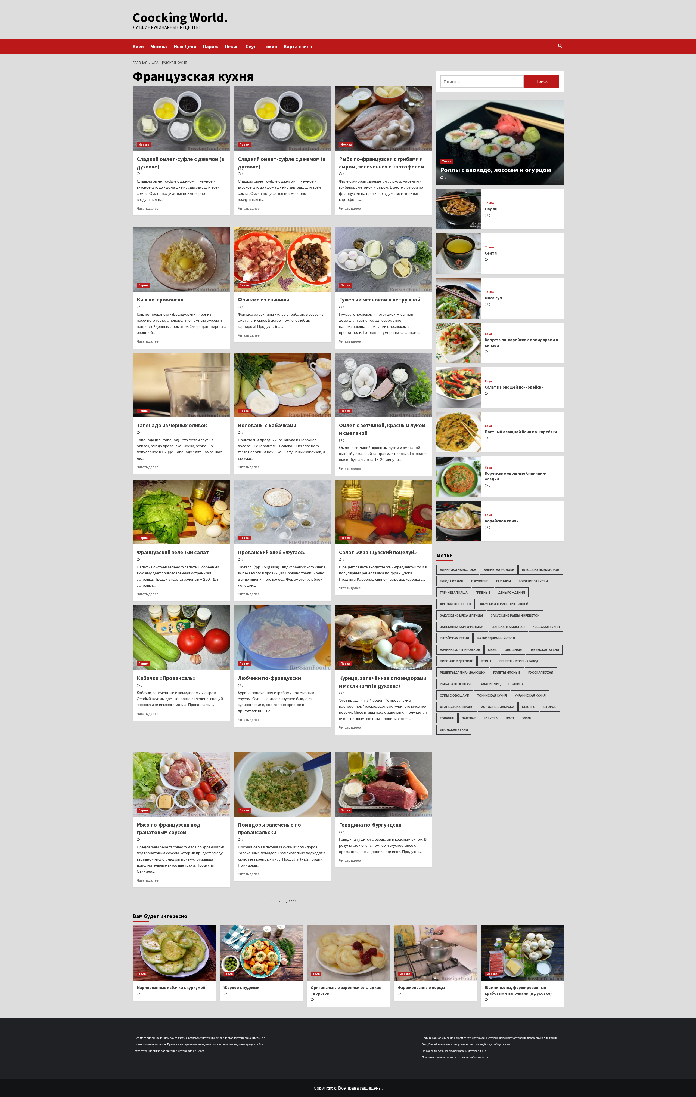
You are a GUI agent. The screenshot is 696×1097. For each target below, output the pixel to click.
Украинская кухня (530, 695)
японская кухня (454, 729)
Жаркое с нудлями (241, 987)
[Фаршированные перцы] (435, 953)
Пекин (232, 46)
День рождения (511, 592)
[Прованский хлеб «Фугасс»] (282, 512)
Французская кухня (456, 706)
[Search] (560, 46)
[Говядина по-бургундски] (383, 784)
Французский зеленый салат (173, 552)
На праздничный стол (496, 638)
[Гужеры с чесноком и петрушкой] (383, 259)
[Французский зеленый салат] (181, 512)
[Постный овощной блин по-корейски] (458, 432)
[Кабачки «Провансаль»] (181, 637)
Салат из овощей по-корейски (514, 387)
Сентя (491, 253)
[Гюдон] (458, 209)
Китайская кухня (454, 638)
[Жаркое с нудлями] (261, 953)
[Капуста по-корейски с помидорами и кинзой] (458, 343)
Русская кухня (540, 672)
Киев (138, 46)
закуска (491, 718)
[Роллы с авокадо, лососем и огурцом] (500, 142)
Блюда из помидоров (540, 569)
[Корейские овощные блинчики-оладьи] (458, 477)
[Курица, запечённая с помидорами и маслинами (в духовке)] (383, 637)
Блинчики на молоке (458, 569)
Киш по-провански (160, 299)
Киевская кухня (546, 626)
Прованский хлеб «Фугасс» (272, 552)
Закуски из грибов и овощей (503, 604)
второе (549, 706)
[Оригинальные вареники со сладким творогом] (348, 953)
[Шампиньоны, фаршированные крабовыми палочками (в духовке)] (522, 953)
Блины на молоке (499, 569)
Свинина (516, 684)
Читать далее (148, 209)
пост (510, 718)
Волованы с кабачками (267, 425)
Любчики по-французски (269, 677)
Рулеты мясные (506, 672)
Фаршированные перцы (421, 987)
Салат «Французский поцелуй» (378, 552)
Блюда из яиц (451, 581)
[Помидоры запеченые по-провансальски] (282, 784)
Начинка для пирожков (460, 649)
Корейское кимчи (502, 520)
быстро (529, 706)
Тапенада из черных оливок (172, 425)
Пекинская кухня (544, 649)
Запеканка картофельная (462, 626)
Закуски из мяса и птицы (461, 615)
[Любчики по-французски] (282, 637)
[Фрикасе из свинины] (282, 259)
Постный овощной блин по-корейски (521, 431)
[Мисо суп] (458, 298)
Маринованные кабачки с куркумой (171, 987)
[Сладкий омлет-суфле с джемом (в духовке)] (181, 118)
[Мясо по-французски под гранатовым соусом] (181, 784)
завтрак (469, 718)
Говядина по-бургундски (370, 824)
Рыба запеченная (455, 684)
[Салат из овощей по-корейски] (458, 387)
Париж (210, 46)
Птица (486, 661)
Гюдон (491, 208)
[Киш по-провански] (181, 259)
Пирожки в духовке (456, 661)
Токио (270, 46)
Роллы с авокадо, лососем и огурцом (495, 169)
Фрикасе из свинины (263, 299)
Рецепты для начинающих (462, 672)
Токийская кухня (492, 695)
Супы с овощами (454, 695)
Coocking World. (180, 17)
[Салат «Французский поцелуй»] (383, 512)
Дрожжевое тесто (455, 604)
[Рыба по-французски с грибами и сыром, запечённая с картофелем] (383, 118)
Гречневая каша (454, 592)
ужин (526, 718)
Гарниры (503, 581)
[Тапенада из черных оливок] (181, 385)
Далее (291, 900)
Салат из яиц (489, 684)
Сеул (251, 46)
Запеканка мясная (508, 626)
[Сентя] (458, 253)
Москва (158, 46)
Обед (492, 649)
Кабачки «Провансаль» (166, 677)
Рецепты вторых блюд (518, 661)
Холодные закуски (497, 706)
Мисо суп (493, 298)
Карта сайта (298, 46)
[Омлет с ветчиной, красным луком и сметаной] (383, 385)
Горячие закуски (533, 581)
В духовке (479, 581)
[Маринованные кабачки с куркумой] (174, 953)
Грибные (483, 592)
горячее (447, 718)
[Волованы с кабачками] (282, 385)
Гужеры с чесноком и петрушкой (379, 299)
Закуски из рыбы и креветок (515, 615)
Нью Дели (185, 46)
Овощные (513, 649)
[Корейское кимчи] (458, 521)
